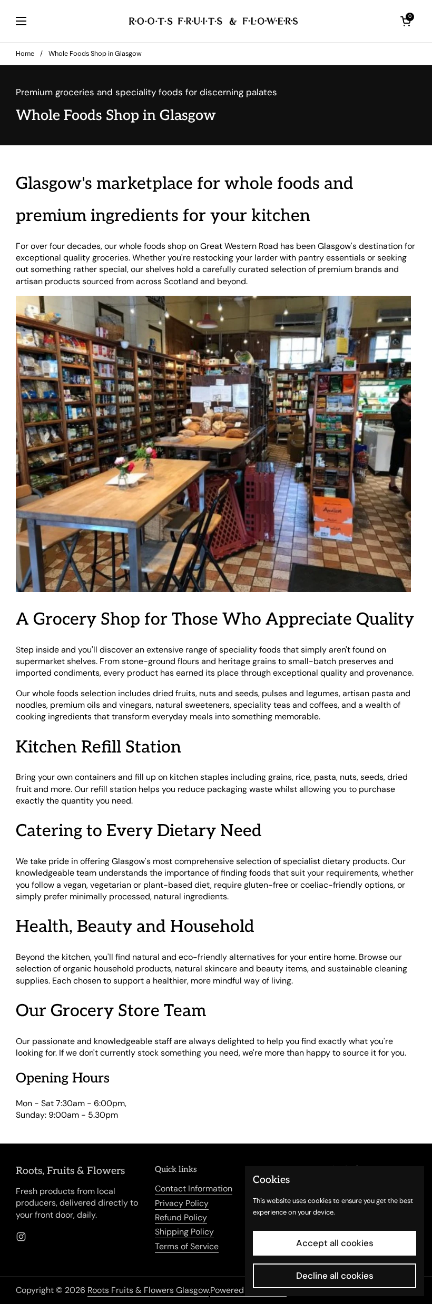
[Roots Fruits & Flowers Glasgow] (213, 21)
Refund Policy (181, 1217)
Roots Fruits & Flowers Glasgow (148, 1290)
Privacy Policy (182, 1203)
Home (25, 53)
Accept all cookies (335, 1243)
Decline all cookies (335, 1275)
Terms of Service (187, 1246)
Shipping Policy (184, 1231)
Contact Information (193, 1188)
